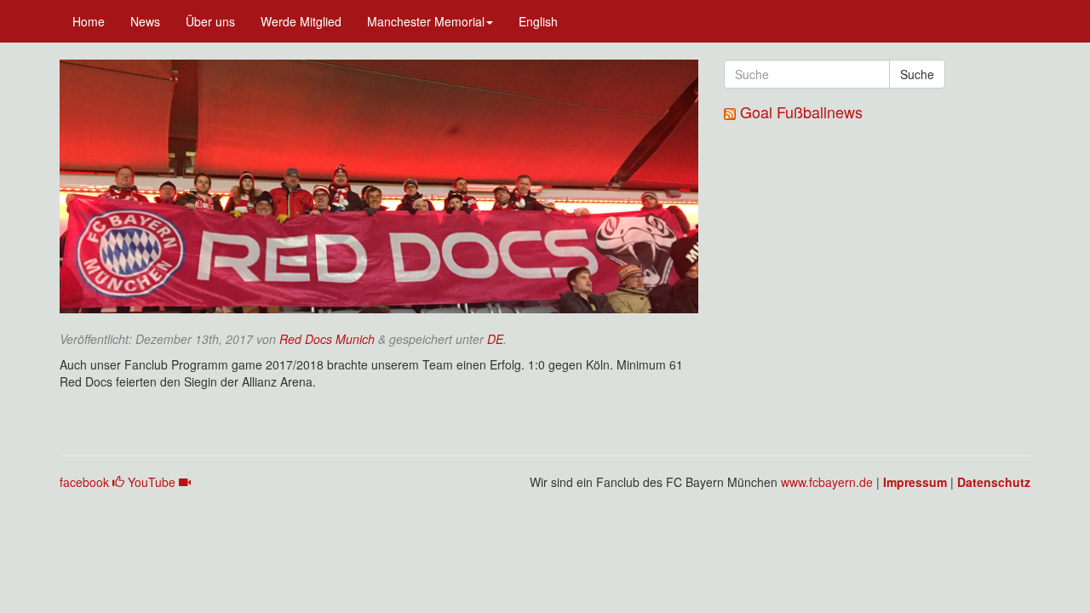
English (538, 21)
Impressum (915, 481)
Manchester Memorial (426, 21)
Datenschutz (993, 481)
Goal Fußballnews (801, 111)
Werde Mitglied (301, 21)
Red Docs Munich (327, 338)
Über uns (210, 21)
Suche (917, 74)
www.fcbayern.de (827, 481)
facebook (86, 481)
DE (495, 338)
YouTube (153, 481)
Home (88, 21)
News (145, 21)
